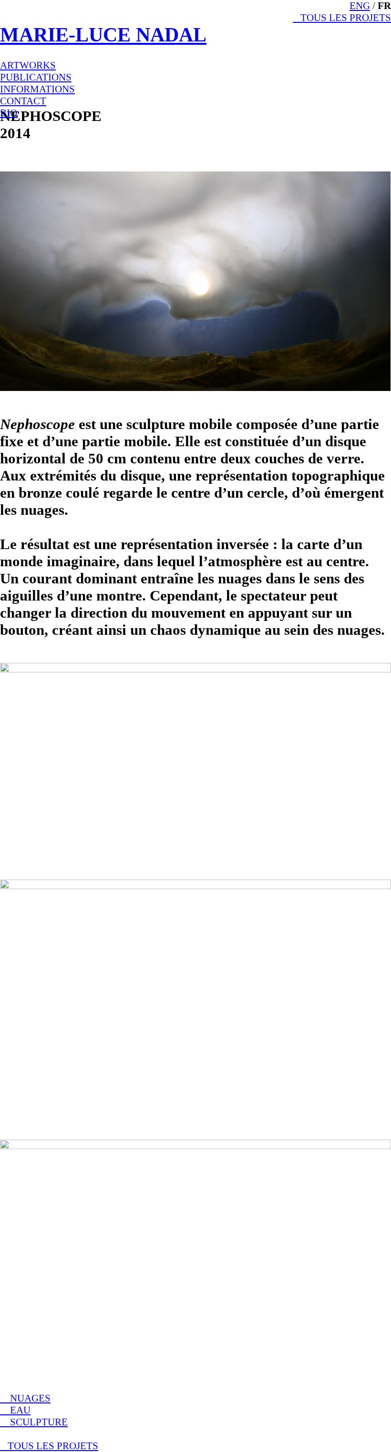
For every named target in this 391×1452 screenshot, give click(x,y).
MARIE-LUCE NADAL (103, 35)
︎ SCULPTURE (34, 1422)
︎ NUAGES (25, 1398)
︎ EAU (15, 1410)
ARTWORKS (28, 65)
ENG (360, 5)
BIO (8, 113)
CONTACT (23, 101)
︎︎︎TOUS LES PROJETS (342, 17)
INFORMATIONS (37, 89)
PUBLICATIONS (36, 77)
